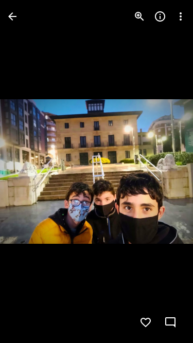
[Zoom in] (139, 16)
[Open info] (160, 16)
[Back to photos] (12, 16)
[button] (28, 171)
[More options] (180, 16)
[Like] (145, 322)
